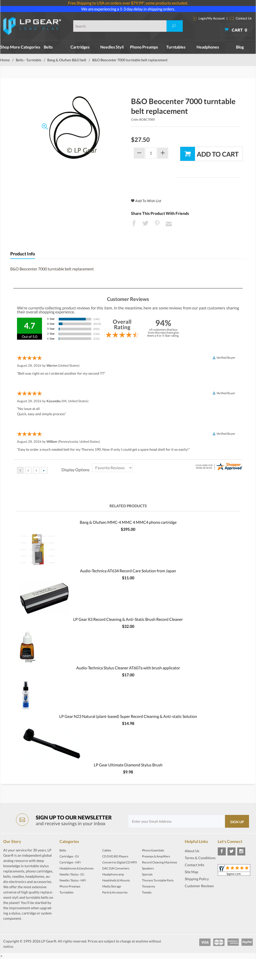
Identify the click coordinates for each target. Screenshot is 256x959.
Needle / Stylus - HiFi (73, 880)
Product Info (22, 253)
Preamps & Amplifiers (156, 856)
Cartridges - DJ (69, 856)
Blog (240, 47)
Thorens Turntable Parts (158, 880)
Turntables (176, 47)
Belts (48, 47)
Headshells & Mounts (116, 880)
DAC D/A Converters (115, 868)
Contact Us (243, 18)
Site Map (191, 872)
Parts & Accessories (115, 892)
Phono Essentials (153, 850)
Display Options (76, 469)
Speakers (148, 868)
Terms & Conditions (200, 858)
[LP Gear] (32, 26)
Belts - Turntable (28, 60)
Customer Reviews (199, 886)
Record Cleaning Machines (159, 862)
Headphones (207, 47)
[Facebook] (222, 851)
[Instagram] (241, 851)
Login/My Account (211, 18)
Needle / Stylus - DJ (72, 874)
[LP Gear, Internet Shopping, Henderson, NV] (197, 898)
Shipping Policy (197, 879)
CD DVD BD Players (115, 856)
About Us (192, 851)
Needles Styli (112, 47)
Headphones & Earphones (77, 868)
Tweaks (147, 892)
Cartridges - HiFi (70, 862)
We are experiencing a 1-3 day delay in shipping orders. (128, 9)
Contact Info (194, 865)
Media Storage (111, 886)
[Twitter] (232, 851)
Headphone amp (113, 874)
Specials (147, 874)
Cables (106, 850)
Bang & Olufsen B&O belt (66, 60)
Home (5, 60)
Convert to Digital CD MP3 (119, 862)
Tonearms (148, 886)
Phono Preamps (144, 47)
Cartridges (80, 47)
